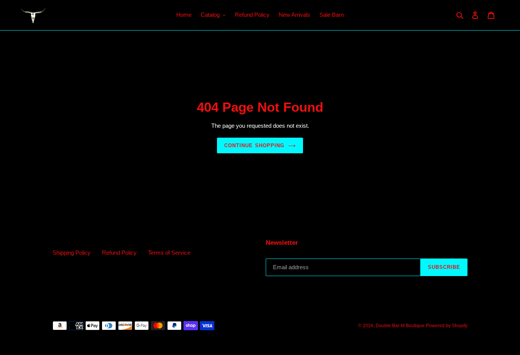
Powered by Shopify (446, 325)
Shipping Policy (72, 252)
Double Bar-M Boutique (400, 325)
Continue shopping (254, 145)
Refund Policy (119, 252)
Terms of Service (169, 252)
